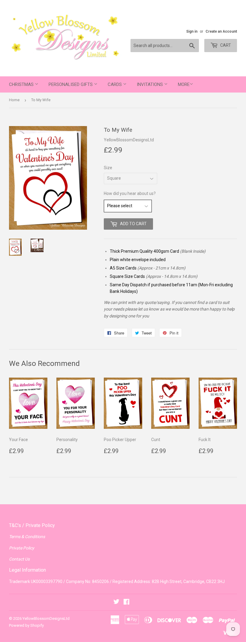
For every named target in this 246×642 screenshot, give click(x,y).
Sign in (191, 31)
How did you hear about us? (130, 193)
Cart (225, 45)
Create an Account (221, 31)
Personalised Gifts (71, 84)
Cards (115, 84)
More (184, 84)
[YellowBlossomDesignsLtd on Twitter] (116, 602)
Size (108, 167)
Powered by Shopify (26, 625)
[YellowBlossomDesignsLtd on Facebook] (126, 602)
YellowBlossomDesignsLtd (46, 618)
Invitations (150, 84)
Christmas (22, 84)
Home (14, 100)
